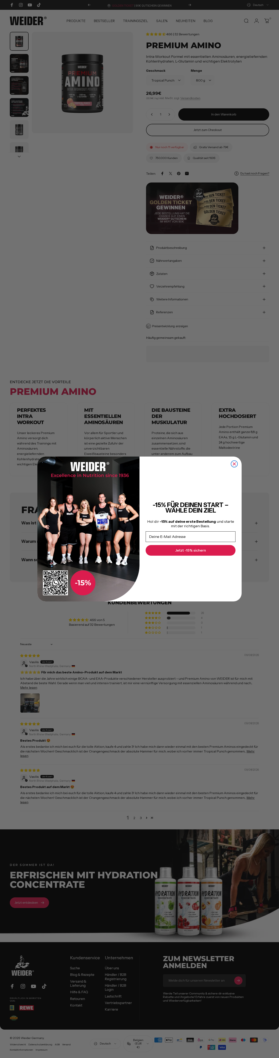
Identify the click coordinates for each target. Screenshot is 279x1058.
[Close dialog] (234, 464)
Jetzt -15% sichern (190, 550)
